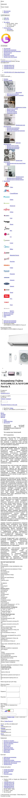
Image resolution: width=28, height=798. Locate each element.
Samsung (12, 280)
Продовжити (4, 718)
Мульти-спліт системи (13, 145)
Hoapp (11, 224)
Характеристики (8, 421)
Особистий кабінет (9, 769)
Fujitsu (11, 212)
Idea (11, 230)
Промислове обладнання (10, 57)
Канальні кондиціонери (13, 128)
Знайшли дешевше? (6, 398)
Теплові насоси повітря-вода (14, 178)
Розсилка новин (8, 774)
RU (8, 18)
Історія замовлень (8, 771)
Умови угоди (7, 745)
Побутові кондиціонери (10, 50)
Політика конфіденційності (11, 742)
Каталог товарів (8, 80)
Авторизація (10, 30)
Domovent (12, 205)
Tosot (11, 305)
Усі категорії (7, 48)
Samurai (12, 286)
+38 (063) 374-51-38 (9, 66)
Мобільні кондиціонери (13, 147)
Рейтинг (3, 706)
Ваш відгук (4, 703)
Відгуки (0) (7, 422)
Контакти (6, 12)
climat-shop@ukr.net (19, 72)
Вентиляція (7, 54)
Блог (5, 316)
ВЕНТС (12, 311)
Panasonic (12, 274)
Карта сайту (7, 750)
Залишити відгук (5, 393)
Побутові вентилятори (13, 94)
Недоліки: (3, 697)
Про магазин (7, 11)
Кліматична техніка (9, 55)
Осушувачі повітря (12, 111)
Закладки (6, 772)
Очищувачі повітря (12, 113)
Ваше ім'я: (3, 685)
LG (11, 236)
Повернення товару (9, 749)
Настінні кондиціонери (13, 148)
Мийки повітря (11, 110)
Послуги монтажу (8, 314)
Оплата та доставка (9, 312)
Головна (6, 79)
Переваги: (3, 691)
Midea (11, 249)
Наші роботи (7, 315)
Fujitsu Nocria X (9, 721)
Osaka (11, 267)
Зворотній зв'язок (8, 747)
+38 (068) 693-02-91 (9, 68)
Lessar (11, 243)
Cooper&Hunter (14, 193)
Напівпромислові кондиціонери (12, 51)
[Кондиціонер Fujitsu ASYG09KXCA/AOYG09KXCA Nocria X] (4, 377)
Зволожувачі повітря (12, 108)
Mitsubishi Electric (14, 255)
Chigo (11, 187)
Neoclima (12, 261)
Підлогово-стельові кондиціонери (16, 130)
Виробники (7, 181)
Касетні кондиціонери (13, 129)
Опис (5, 420)
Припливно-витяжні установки (15, 95)
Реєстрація (9, 29)
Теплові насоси (8, 52)
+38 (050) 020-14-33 (9, 65)
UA (8, 19)
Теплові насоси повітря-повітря (15, 179)
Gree (11, 218)
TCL (11, 298)
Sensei (11, 292)
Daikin (11, 199)
